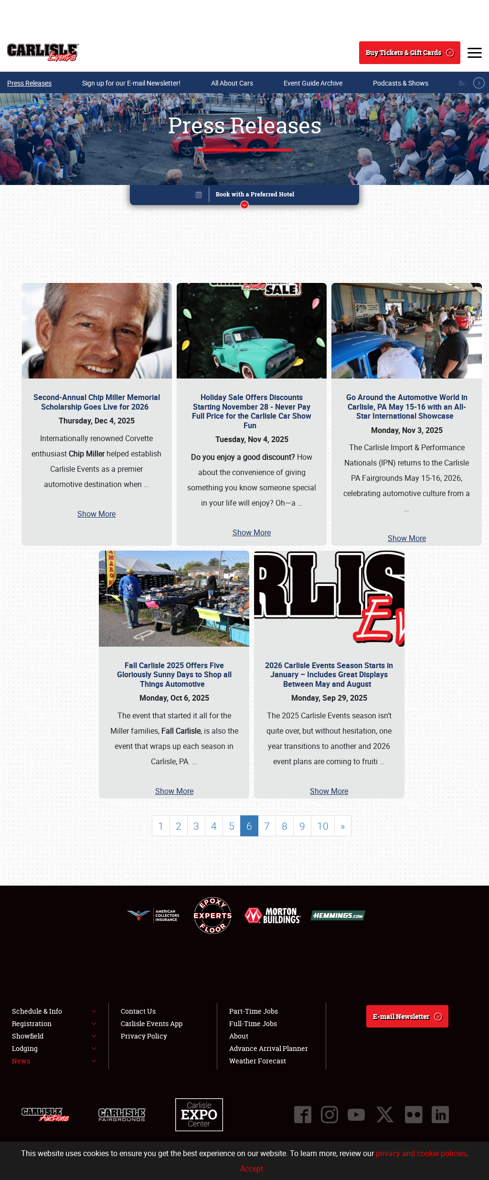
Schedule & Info (37, 1011)
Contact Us (138, 1011)
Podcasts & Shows (400, 82)
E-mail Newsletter (401, 1016)
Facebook (302, 1114)
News (21, 1060)
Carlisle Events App (151, 1023)
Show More (96, 514)
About (238, 1035)
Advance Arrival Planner (268, 1048)
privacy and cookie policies (421, 1153)
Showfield (27, 1035)
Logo (43, 52)
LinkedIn (440, 1114)
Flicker (413, 1114)
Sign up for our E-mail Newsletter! (131, 82)
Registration (32, 1023)
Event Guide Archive (313, 82)
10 (323, 826)
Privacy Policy (144, 1035)
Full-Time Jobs (253, 1023)
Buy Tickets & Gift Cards (403, 52)
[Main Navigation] (475, 52)
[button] (244, 196)
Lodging (25, 1048)
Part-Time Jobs (253, 1011)
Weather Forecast (257, 1060)
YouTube (356, 1114)
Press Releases (29, 82)
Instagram (329, 1114)
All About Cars (232, 82)
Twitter (384, 1114)
